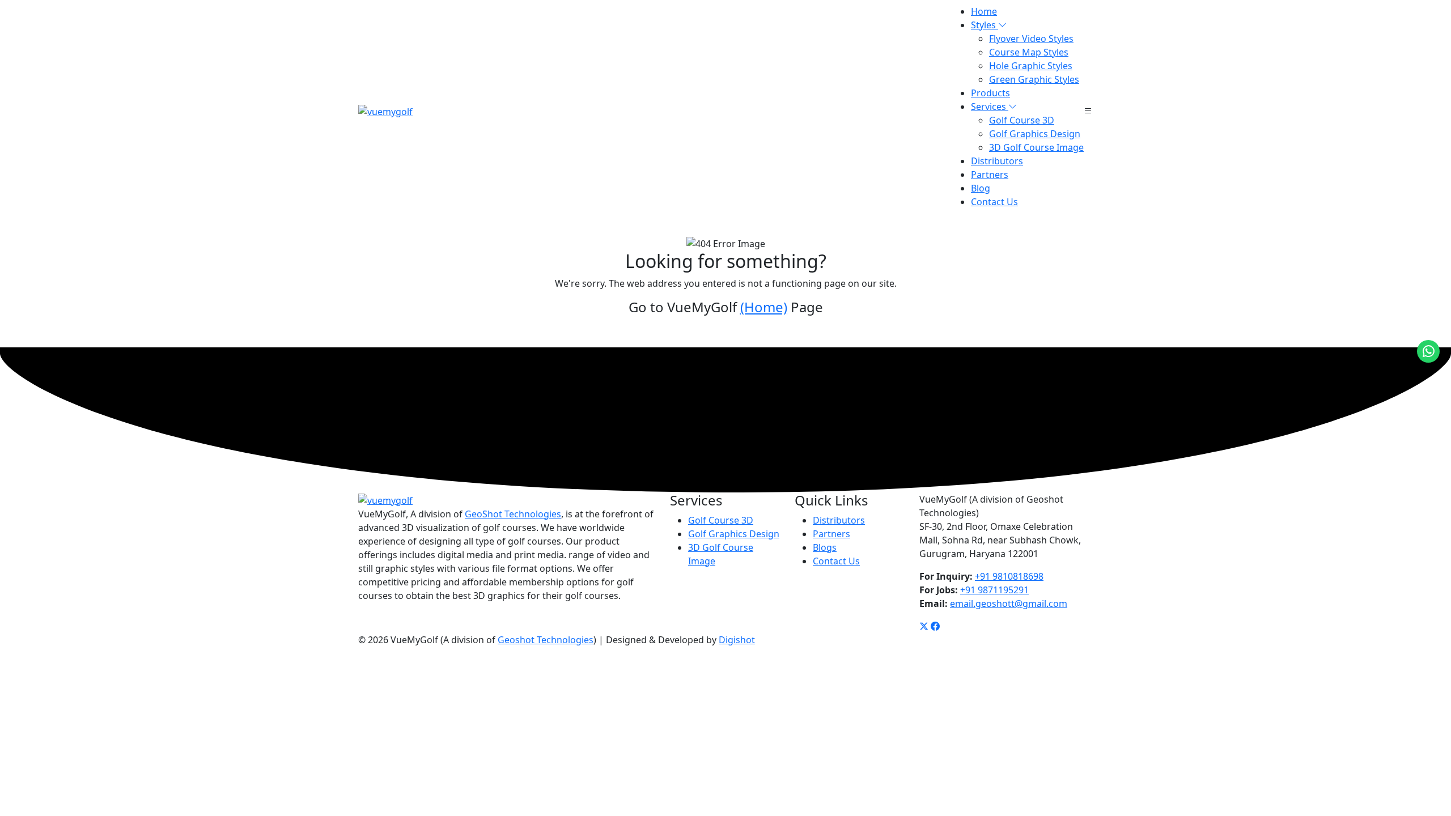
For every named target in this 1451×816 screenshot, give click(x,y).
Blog (980, 188)
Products (990, 93)
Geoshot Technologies (545, 640)
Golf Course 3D (1021, 120)
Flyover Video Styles (1031, 38)
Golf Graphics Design (1034, 134)
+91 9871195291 (994, 590)
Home (984, 11)
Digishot (737, 640)
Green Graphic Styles (1034, 79)
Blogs (825, 547)
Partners (989, 174)
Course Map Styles (1028, 52)
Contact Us (994, 202)
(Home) (763, 307)
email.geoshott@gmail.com (1008, 603)
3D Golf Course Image (1036, 147)
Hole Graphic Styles (1030, 66)
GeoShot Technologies (513, 514)
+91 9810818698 (1009, 576)
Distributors (997, 161)
